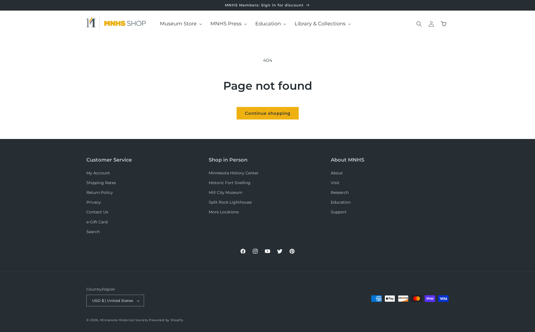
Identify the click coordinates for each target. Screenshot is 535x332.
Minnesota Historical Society (124, 320)
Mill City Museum (225, 192)
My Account (98, 172)
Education (341, 202)
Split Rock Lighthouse (230, 202)
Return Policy (99, 192)
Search (93, 231)
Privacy (93, 202)
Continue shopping (267, 113)
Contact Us (97, 212)
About (337, 172)
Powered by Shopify (166, 320)
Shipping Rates (101, 182)
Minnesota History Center (234, 172)
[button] (179, 24)
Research (340, 192)
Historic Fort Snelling (230, 182)
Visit (335, 182)
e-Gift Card (97, 221)
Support (339, 212)
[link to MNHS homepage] (93, 23)
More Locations (224, 212)
